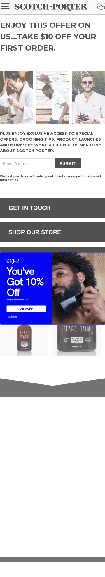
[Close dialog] (101, 256)
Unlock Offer (26, 308)
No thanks (12, 316)
